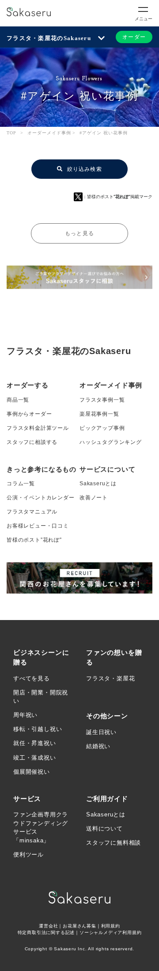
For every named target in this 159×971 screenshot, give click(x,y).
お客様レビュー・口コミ (38, 526)
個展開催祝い (31, 771)
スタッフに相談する (32, 442)
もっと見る (79, 233)
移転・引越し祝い (37, 729)
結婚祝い (98, 746)
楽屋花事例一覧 (99, 414)
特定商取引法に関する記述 (46, 932)
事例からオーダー (29, 414)
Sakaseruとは (98, 483)
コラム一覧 (21, 483)
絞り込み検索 (83, 169)
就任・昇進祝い (34, 743)
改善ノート (94, 498)
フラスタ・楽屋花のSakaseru (49, 38)
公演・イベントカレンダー (41, 498)
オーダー (134, 37)
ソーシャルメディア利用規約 (110, 932)
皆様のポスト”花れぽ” (34, 540)
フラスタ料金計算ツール (38, 428)
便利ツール (28, 854)
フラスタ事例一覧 (102, 400)
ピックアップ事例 (102, 428)
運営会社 (48, 925)
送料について (104, 828)
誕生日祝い (101, 732)
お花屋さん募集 (79, 925)
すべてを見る (31, 678)
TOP (11, 132)
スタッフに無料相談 (113, 842)
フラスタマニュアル (32, 512)
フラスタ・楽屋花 (110, 678)
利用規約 (110, 925)
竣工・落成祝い (34, 757)
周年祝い (25, 715)
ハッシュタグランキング (111, 442)
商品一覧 (18, 400)
